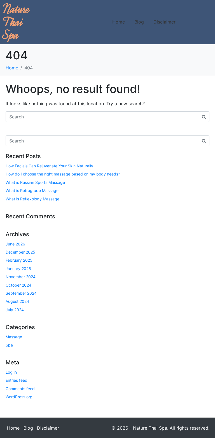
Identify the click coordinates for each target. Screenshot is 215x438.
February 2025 (19, 260)
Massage (14, 336)
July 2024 (15, 309)
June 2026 (15, 244)
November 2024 (21, 276)
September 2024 (21, 293)
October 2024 (18, 285)
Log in (11, 372)
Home (118, 22)
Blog (139, 22)
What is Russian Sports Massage (35, 182)
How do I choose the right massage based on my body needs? (63, 174)
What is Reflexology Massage (32, 198)
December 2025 (20, 252)
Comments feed (20, 388)
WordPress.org (19, 396)
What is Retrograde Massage (32, 190)
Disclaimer (164, 22)
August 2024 (17, 301)
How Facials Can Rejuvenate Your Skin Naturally (49, 165)
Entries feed (16, 380)
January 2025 (18, 268)
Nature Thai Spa (16, 22)
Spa (9, 345)
